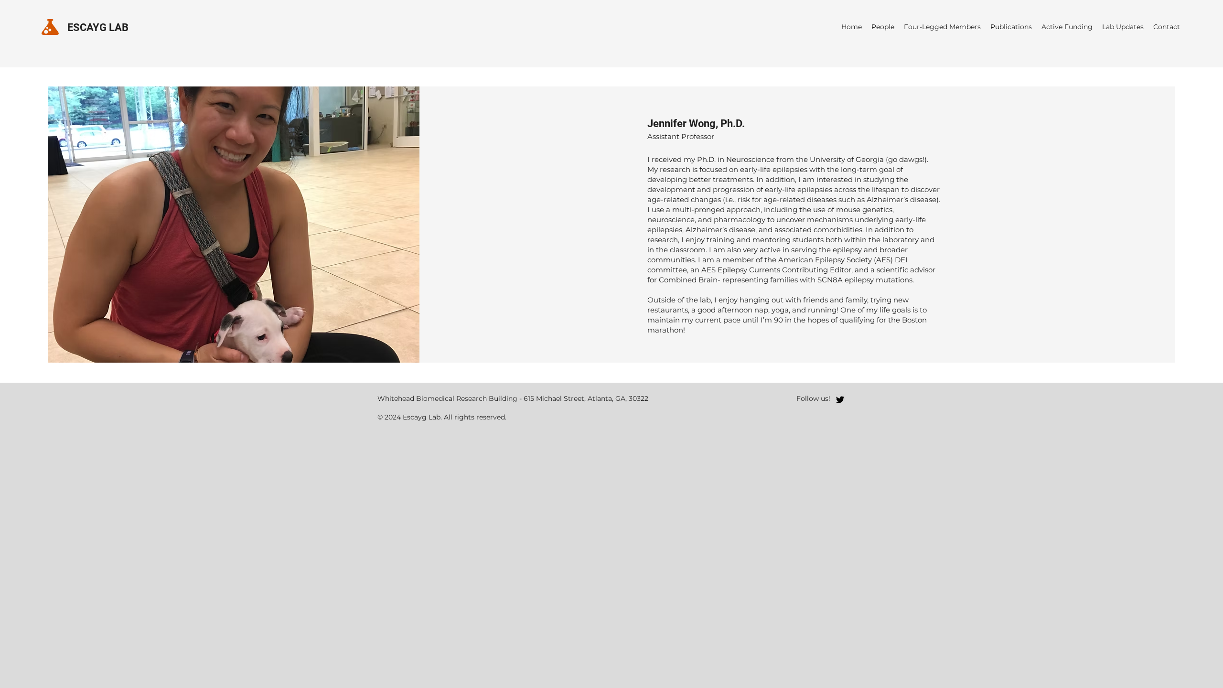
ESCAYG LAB (98, 27)
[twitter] (840, 399)
